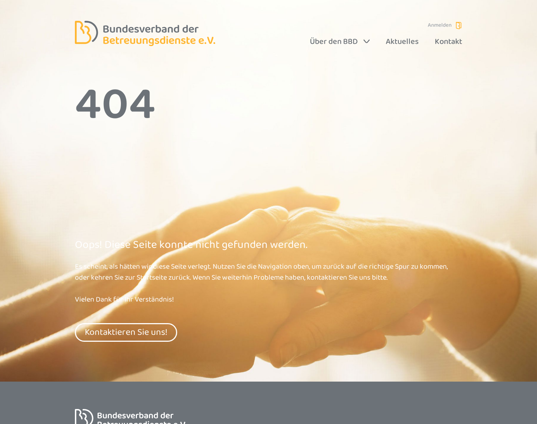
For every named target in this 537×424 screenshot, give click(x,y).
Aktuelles (402, 41)
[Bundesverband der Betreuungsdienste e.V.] (145, 33)
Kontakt (448, 41)
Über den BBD (334, 41)
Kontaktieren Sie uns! (126, 332)
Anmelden (440, 25)
